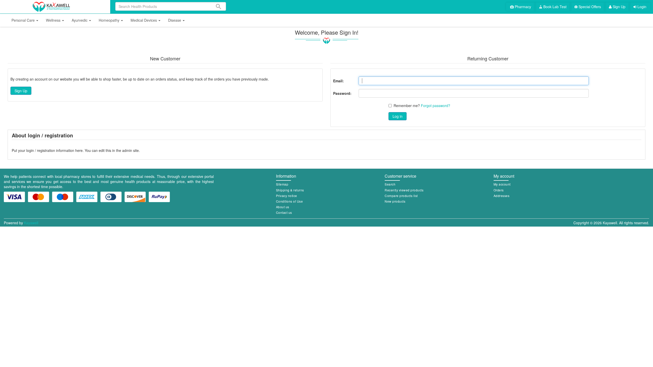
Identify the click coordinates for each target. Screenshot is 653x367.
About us (282, 207)
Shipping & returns (290, 190)
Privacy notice (286, 195)
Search (390, 184)
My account (502, 184)
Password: (342, 93)
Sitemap (282, 184)
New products (395, 201)
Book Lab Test (554, 6)
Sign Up (618, 6)
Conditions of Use (289, 201)
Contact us (284, 212)
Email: (338, 80)
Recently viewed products (404, 190)
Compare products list (401, 195)
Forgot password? (435, 105)
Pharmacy (522, 6)
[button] (25, 20)
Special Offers (589, 6)
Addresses (502, 195)
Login (641, 6)
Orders (499, 190)
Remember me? (407, 105)
